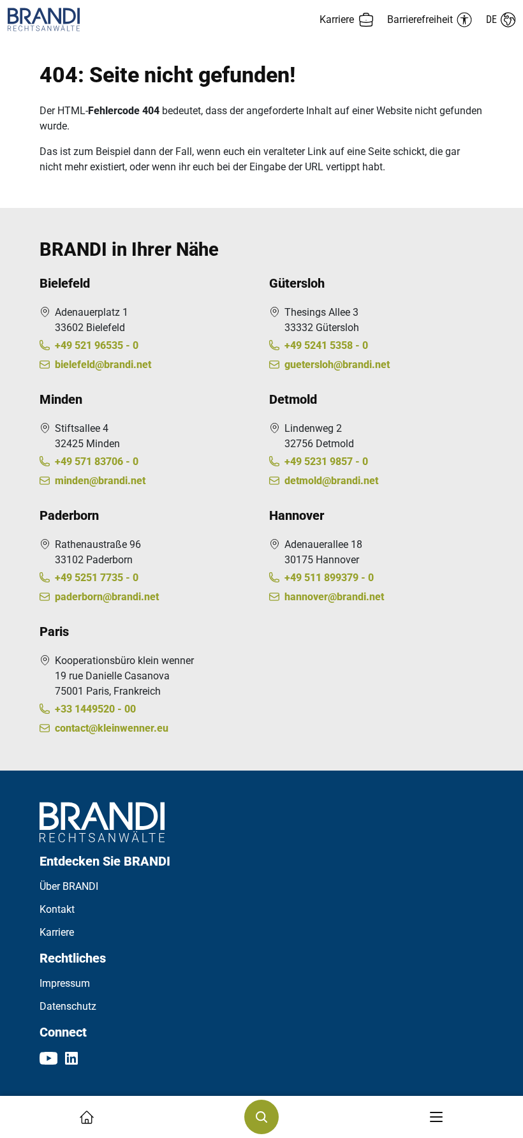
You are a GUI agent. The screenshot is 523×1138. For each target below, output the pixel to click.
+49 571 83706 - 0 (96, 461)
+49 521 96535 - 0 (96, 345)
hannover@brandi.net (334, 597)
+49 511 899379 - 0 (329, 578)
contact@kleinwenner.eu (111, 728)
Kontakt (57, 909)
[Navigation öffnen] (436, 1117)
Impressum (65, 983)
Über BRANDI (69, 886)
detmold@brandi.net (331, 481)
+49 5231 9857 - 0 (326, 461)
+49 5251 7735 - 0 (96, 578)
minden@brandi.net (100, 481)
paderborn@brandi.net (107, 597)
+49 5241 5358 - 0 (326, 345)
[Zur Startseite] (135, 19)
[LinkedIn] (71, 1057)
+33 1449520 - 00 (95, 709)
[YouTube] (48, 1057)
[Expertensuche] (261, 1117)
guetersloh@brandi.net (337, 364)
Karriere (57, 932)
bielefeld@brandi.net (103, 364)
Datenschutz (68, 1006)
